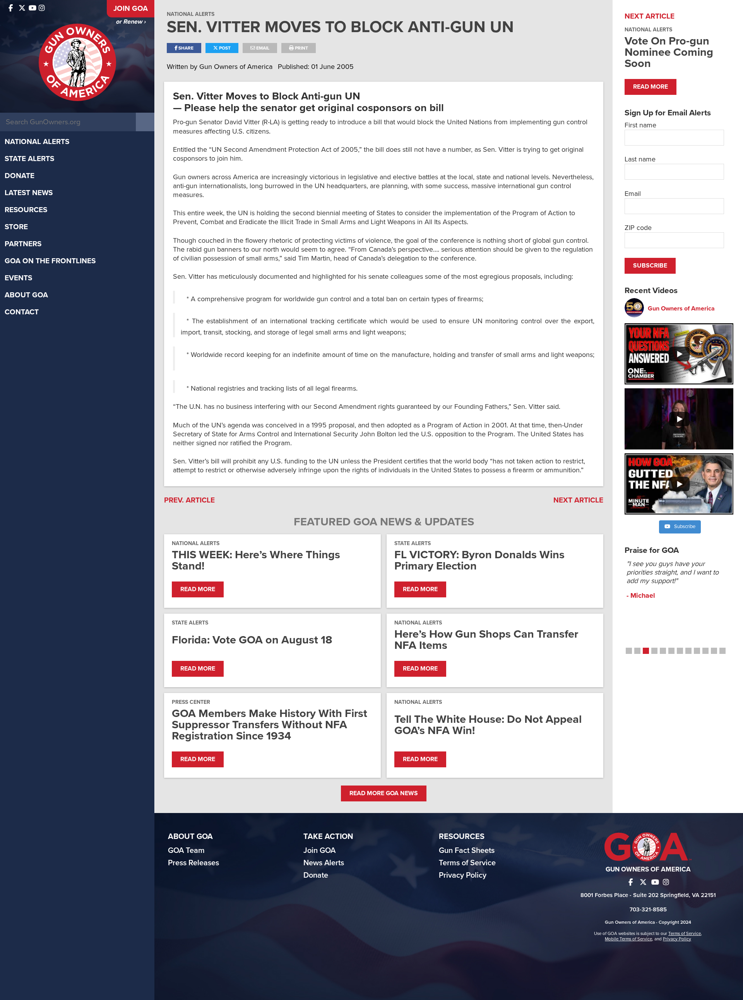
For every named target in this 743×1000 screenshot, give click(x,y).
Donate (19, 176)
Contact (22, 312)
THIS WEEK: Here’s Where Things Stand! (256, 560)
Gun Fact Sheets (467, 850)
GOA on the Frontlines (50, 261)
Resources (26, 210)
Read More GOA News (383, 793)
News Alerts (323, 863)
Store (16, 227)
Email (262, 48)
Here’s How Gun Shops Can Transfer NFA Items (486, 639)
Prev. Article (189, 500)
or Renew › (131, 22)
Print (301, 48)
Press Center (191, 702)
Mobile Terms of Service (628, 939)
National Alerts (37, 141)
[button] (629, 651)
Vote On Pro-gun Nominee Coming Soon (669, 52)
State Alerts (29, 158)
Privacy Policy (462, 875)
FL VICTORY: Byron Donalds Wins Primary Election (479, 560)
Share (185, 48)
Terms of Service (467, 863)
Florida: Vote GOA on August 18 (252, 639)
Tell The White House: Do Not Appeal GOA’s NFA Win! (488, 725)
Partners (23, 244)
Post (224, 48)
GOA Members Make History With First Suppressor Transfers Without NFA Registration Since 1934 (269, 724)
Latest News (29, 193)
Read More (197, 589)
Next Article (578, 500)
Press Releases (193, 863)
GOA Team (186, 850)
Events (18, 278)
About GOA (26, 295)
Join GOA (130, 8)
